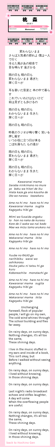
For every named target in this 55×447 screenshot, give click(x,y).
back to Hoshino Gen (20, 442)
